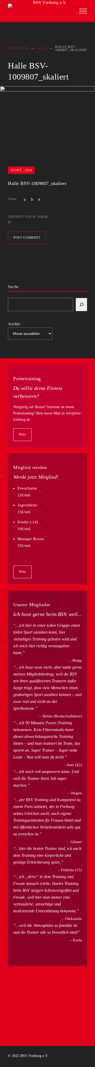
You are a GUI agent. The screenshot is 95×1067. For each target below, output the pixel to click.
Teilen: (12, 199)
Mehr (22, 434)
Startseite (18, 48)
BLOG (42, 48)
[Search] (81, 304)
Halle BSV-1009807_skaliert (37, 183)
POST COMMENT (26, 237)
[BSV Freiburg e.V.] (39, 9)
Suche (13, 287)
